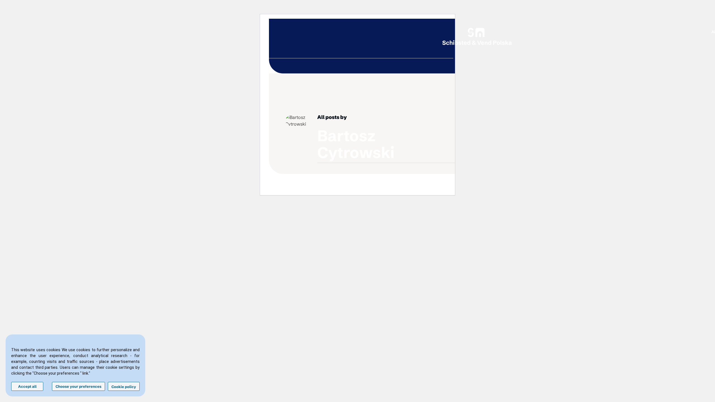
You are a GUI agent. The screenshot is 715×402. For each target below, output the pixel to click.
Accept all (27, 386)
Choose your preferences (78, 386)
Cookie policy (123, 386)
